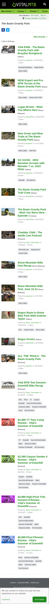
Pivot (25, 400)
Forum (45, 11)
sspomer (29, 60)
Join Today (35, 15)
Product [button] (33, 11)
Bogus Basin (38, 67)
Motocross (35, 583)
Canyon (36, 400)
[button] (3, 30)
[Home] (24, 4)
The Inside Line (24, 249)
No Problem (39, 599)
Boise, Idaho (23, 71)
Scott (20, 410)
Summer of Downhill (39, 407)
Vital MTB (29, 117)
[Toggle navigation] (3, 4)
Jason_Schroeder (32, 242)
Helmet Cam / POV (35, 97)
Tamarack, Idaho (24, 407)
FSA (20, 330)
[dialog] (24, 596)
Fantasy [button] (20, 11)
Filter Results (39, 37)
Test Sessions (29, 410)
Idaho (20, 444)
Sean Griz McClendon (34, 403)
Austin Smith (23, 253)
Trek (20, 400)
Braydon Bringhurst (25, 67)
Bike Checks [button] (6, 11)
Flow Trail (32, 151)
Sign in (43, 15)
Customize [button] (6, 599)
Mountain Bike (23, 583)
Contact (13, 583)
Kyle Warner (31, 180)
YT (31, 400)
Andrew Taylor (29, 330)
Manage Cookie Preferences (24, 587)
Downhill (21, 180)
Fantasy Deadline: (35, 18)
